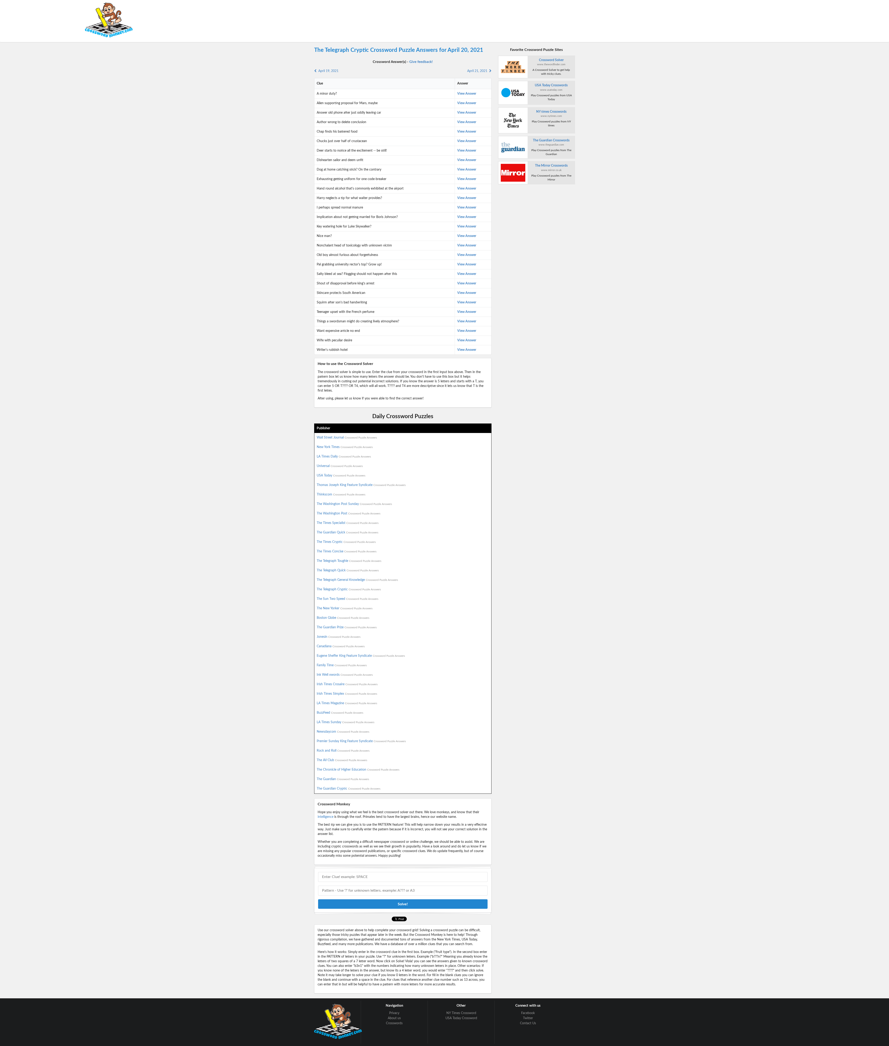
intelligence (325, 817)
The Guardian (343, 779)
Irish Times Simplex (347, 693)
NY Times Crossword (461, 1013)
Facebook (528, 1013)
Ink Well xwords (345, 674)
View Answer (466, 93)
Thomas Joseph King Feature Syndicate (361, 485)
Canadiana (341, 646)
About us (394, 1018)
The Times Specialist (348, 523)
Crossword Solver (551, 60)
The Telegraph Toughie (349, 561)
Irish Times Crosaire (347, 684)
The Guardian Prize (347, 627)
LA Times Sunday (345, 722)
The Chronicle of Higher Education (358, 769)
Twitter (528, 1018)
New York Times (345, 447)
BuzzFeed (340, 712)
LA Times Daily (344, 456)
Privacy (394, 1013)
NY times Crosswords (551, 111)
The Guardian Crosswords (551, 140)
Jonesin (338, 636)
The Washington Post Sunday (354, 504)
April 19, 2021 (327, 71)
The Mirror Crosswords (551, 165)
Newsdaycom (343, 731)
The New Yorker (345, 608)
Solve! (403, 904)
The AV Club (342, 760)
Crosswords (394, 1023)
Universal (340, 466)
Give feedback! (421, 62)
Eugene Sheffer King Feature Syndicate (361, 655)
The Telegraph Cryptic (349, 589)
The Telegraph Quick (348, 570)
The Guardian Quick (347, 532)
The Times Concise (346, 551)
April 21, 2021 (478, 71)
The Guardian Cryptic (348, 788)
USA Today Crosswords (551, 85)
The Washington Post (348, 513)
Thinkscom (341, 494)
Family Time (342, 665)
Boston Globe (343, 618)
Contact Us (528, 1023)
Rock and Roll (343, 750)
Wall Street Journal (347, 437)
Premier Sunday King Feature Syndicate (361, 741)
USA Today (341, 475)
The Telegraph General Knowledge (357, 580)
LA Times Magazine (347, 703)
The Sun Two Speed (347, 599)
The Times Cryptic (346, 542)
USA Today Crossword (461, 1018)
